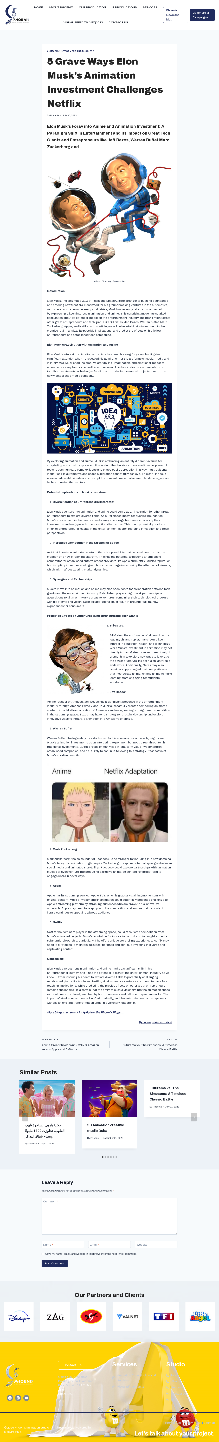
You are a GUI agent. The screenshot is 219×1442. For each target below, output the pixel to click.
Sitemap (209, 1422)
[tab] (103, 1157)
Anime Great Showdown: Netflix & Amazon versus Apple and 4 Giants (70, 1044)
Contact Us (118, 22)
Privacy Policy (192, 1422)
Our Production (92, 7)
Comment (50, 1201)
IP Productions (124, 7)
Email (94, 1244)
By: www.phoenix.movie (155, 1022)
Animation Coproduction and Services (136, 1378)
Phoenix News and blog (172, 15)
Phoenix (54, 115)
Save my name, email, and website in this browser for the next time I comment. (91, 1253)
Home (38, 7)
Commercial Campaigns (201, 15)
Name (48, 1244)
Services (150, 7)
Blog (174, 1399)
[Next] (194, 1117)
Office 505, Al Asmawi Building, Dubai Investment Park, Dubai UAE (76, 1381)
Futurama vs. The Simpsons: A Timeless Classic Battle (150, 1044)
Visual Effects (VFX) (130, 1386)
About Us (177, 1381)
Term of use (172, 1422)
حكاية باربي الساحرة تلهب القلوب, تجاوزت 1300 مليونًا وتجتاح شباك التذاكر (45, 1130)
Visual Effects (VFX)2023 (83, 22)
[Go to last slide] (25, 1117)
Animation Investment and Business (70, 51)
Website (142, 1244)
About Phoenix (61, 7)
